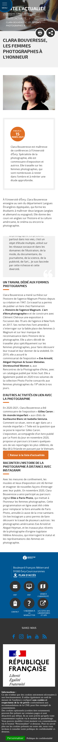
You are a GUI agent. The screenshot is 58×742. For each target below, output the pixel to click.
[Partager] (51, 33)
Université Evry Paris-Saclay (19, 13)
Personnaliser (15, 738)
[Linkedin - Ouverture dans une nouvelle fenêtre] (29, 638)
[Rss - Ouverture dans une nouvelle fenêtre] (44, 638)
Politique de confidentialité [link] (39, 738)
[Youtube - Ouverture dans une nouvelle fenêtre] (36, 638)
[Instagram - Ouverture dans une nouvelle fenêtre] (21, 638)
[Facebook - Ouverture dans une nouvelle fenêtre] (13, 638)
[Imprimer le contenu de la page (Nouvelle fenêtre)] (40, 33)
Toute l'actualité (16, 18)
